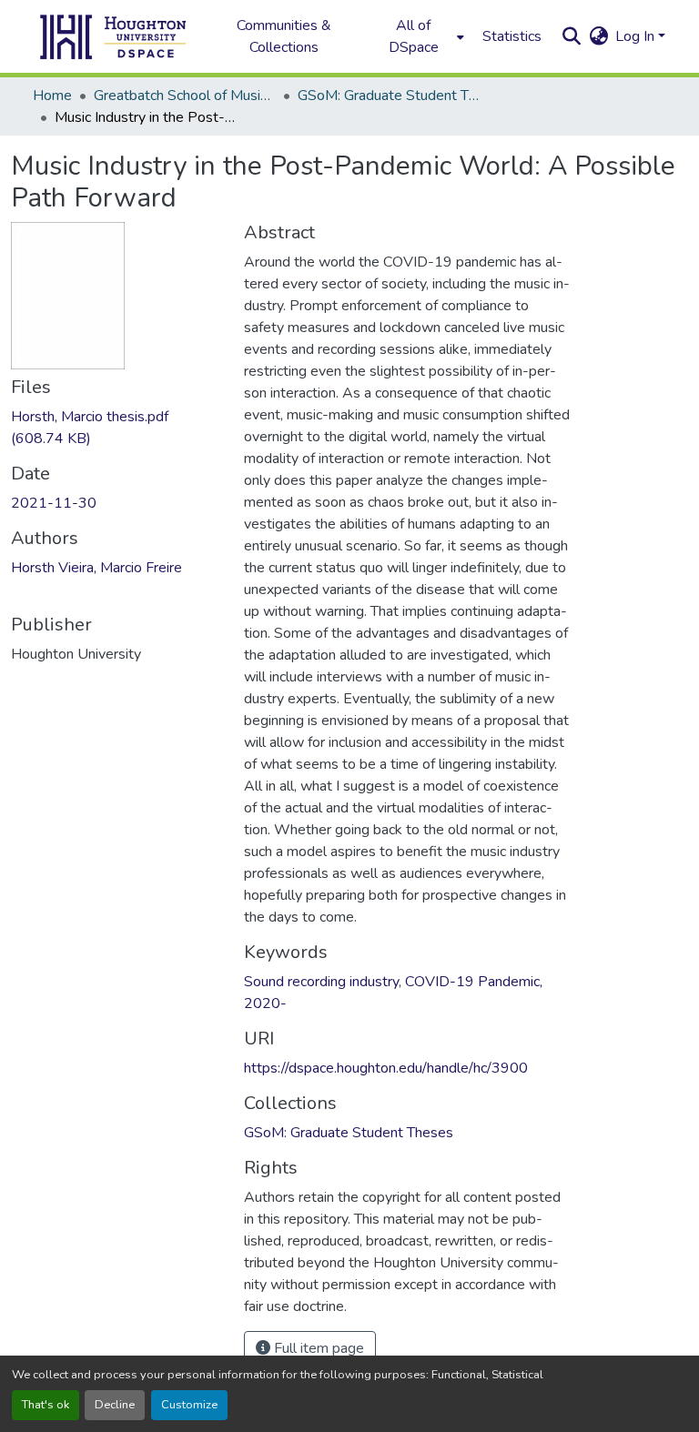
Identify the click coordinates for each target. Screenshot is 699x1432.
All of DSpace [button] (414, 36)
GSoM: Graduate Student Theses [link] (389, 96)
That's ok (45, 1405)
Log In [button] (636, 36)
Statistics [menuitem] (512, 36)
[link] (116, 427)
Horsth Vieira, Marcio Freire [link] (96, 568)
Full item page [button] (317, 1348)
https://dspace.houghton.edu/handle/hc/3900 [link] (386, 1068)
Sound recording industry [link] (321, 982)
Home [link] (52, 96)
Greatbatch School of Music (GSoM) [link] (185, 96)
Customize (189, 1405)
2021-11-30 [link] (53, 503)
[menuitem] (418, 36)
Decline (115, 1405)
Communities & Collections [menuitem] (284, 36)
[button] (114, 36)
